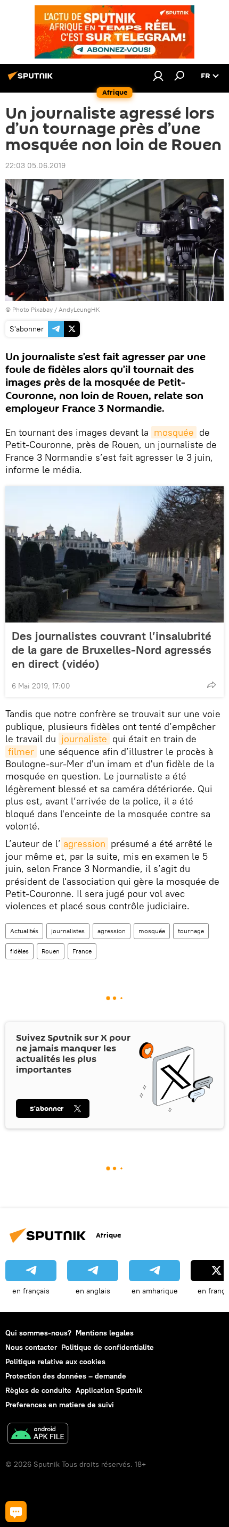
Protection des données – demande (65, 1376)
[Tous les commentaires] (16, 1511)
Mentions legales (105, 1333)
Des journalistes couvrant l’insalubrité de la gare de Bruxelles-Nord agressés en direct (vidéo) (111, 649)
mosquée (174, 432)
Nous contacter (31, 1347)
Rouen (51, 951)
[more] (211, 684)
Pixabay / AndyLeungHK (65, 309)
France (82, 951)
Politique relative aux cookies (55, 1361)
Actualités (24, 931)
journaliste (84, 739)
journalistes (68, 931)
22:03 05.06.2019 (35, 165)
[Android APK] (38, 1435)
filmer (21, 751)
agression (84, 843)
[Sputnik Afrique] (32, 80)
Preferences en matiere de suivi (59, 1404)
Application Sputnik (109, 1390)
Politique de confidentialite (107, 1347)
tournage (191, 931)
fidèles (19, 951)
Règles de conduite (38, 1390)
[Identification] (158, 75)
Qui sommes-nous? (38, 1333)
